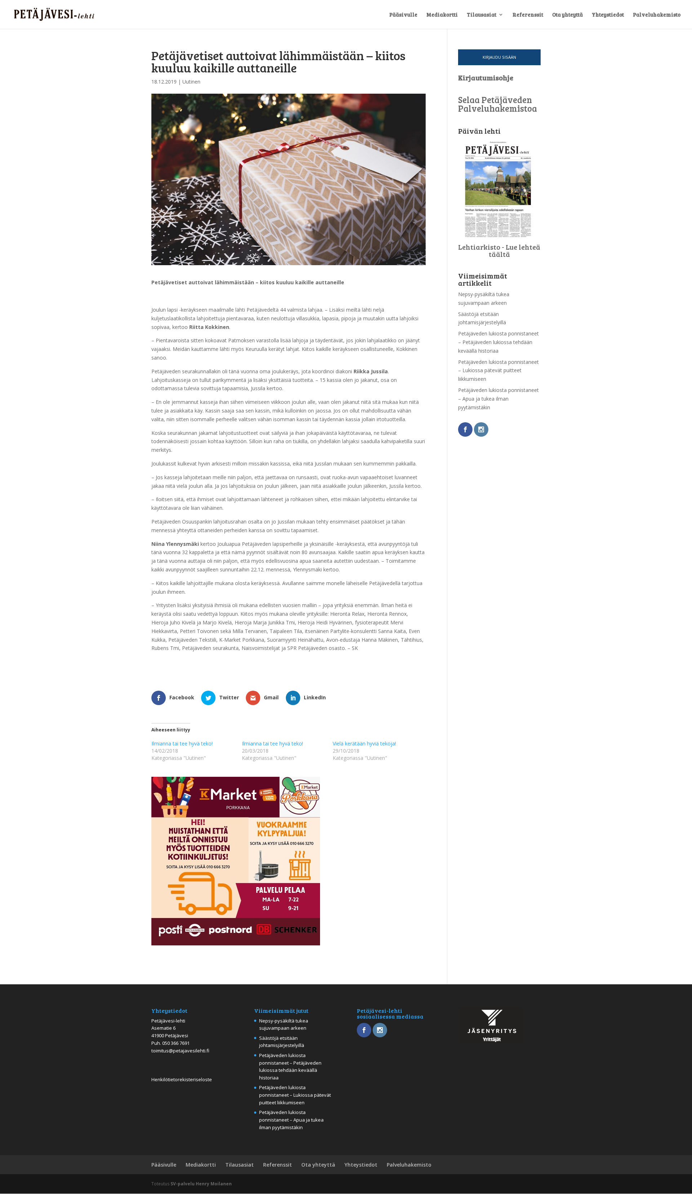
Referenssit (528, 15)
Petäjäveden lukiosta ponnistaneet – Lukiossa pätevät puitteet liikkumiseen (498, 370)
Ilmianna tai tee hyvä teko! (182, 743)
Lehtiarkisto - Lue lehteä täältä (499, 250)
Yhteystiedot (608, 15)
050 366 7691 (176, 1043)
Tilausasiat (481, 15)
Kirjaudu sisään (499, 57)
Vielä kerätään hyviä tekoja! (364, 743)
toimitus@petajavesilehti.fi (180, 1050)
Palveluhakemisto (656, 15)
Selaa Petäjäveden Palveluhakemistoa (497, 104)
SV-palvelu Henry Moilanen (201, 1184)
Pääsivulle (403, 15)
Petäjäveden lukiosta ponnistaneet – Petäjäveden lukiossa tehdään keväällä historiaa (498, 342)
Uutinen (191, 81)
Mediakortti (442, 15)
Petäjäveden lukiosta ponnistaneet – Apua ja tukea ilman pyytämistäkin (498, 399)
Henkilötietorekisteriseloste (181, 1079)
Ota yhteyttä (567, 15)
